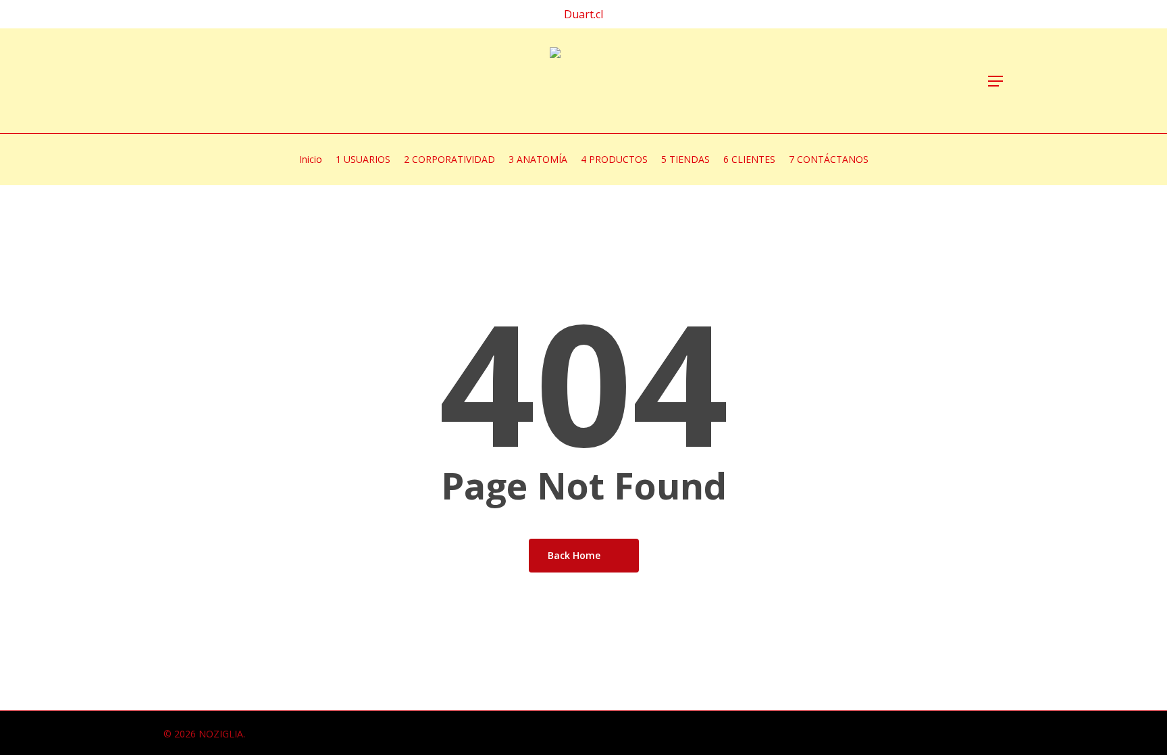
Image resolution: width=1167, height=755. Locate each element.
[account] (927, 81)
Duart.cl (583, 14)
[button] (996, 81)
